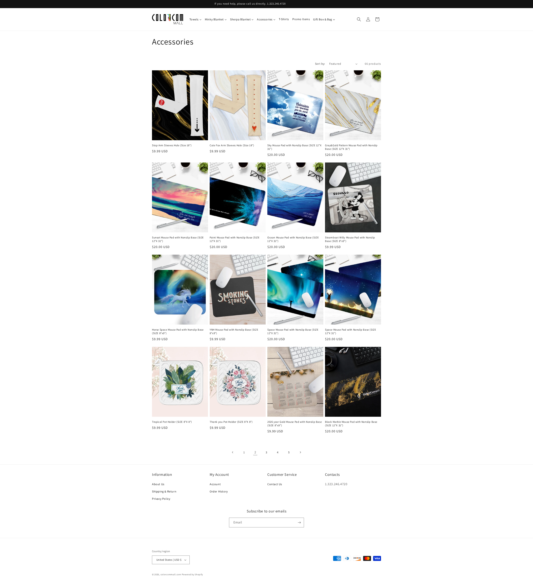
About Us (158, 484)
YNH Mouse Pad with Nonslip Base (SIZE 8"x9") (234, 331)
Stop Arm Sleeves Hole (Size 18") (172, 145)
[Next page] (300, 452)
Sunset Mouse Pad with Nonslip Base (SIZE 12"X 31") (178, 239)
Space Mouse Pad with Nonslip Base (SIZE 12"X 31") (292, 331)
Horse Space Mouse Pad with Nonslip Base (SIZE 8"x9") (177, 331)
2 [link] (255, 452)
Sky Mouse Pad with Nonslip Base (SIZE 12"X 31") (294, 147)
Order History (219, 491)
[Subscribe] (299, 522)
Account (215, 484)
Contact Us (274, 484)
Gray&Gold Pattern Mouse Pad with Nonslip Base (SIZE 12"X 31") (351, 147)
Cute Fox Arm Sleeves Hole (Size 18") (232, 145)
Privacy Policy (161, 499)
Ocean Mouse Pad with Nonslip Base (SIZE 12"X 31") (293, 239)
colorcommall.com (171, 574)
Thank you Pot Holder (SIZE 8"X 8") (231, 422)
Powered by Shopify (192, 574)
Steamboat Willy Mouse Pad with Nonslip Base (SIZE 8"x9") (350, 239)
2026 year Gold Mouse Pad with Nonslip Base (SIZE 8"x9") (294, 423)
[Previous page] (232, 452)
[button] (359, 19)
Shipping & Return (164, 491)
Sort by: (320, 64)
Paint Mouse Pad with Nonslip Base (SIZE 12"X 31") (234, 239)
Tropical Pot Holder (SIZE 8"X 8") (172, 422)
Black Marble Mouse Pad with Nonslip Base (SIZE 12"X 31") (351, 423)
